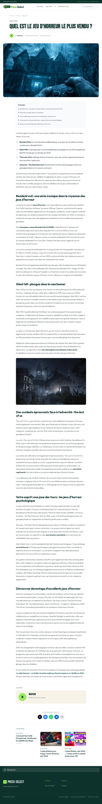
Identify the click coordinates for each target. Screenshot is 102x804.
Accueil (12, 15)
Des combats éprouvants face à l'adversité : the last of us (38, 116)
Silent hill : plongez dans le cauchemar (32, 113)
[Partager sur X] (40, 717)
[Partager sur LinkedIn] (56, 717)
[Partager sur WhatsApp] (51, 717)
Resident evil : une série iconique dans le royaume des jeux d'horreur (41, 109)
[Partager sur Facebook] (45, 717)
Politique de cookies (93, 797)
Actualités (40, 6)
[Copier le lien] (62, 717)
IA (55, 6)
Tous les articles (50, 786)
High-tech (49, 6)
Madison (20, 36)
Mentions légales (64, 797)
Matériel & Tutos (63, 6)
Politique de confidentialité (78, 797)
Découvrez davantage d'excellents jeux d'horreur (35, 124)
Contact (63, 786)
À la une (18, 15)
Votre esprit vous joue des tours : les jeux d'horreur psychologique (41, 120)
